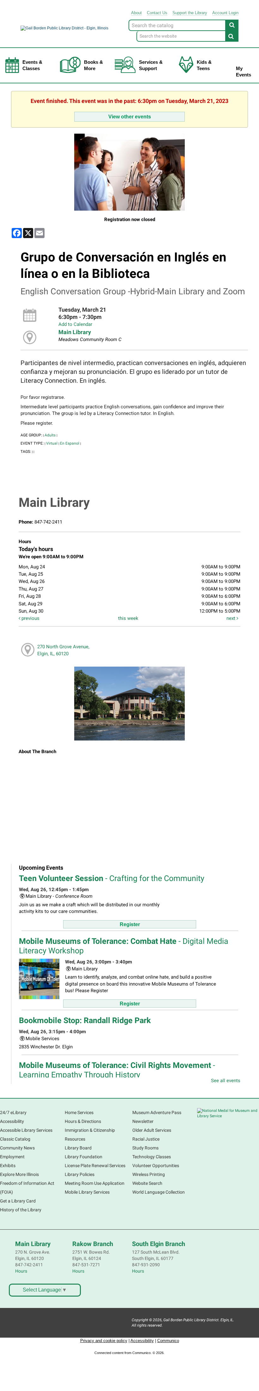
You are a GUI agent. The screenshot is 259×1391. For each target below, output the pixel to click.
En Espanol (69, 443)
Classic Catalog (15, 1139)
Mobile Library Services (87, 1192)
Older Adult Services (151, 1130)
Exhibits (7, 1165)
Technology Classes (151, 1156)
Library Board (78, 1147)
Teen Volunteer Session (111, 878)
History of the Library (20, 1209)
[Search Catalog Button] (231, 25)
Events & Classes (32, 65)
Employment (12, 1156)
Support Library (189, 12)
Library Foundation (83, 1156)
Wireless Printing (148, 1174)
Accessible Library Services (26, 1130)
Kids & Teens (204, 65)
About (136, 12)
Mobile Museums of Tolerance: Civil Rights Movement (117, 1070)
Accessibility (12, 1121)
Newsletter (143, 1121)
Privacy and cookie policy (103, 1340)
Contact (157, 12)
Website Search (147, 1183)
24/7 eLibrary (13, 1112)
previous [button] (29, 618)
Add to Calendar (75, 324)
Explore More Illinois (19, 1174)
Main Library (74, 332)
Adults (50, 435)
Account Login (225, 12)
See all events (225, 1080)
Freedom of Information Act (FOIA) (27, 1188)
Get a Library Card (18, 1200)
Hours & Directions (83, 1121)
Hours (21, 1271)
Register (130, 924)
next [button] (231, 618)
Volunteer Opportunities (155, 1165)
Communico (168, 1340)
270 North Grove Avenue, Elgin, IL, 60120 (63, 650)
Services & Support (151, 65)
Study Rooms (145, 1147)
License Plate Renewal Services (95, 1165)
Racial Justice (146, 1139)
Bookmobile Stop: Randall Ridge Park (85, 1020)
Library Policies (79, 1174)
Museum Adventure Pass (156, 1112)
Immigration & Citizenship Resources (90, 1135)
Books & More (93, 65)
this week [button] (128, 618)
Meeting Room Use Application (94, 1183)
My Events (243, 71)
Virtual (51, 443)
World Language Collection (158, 1192)
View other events (129, 116)
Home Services (79, 1112)
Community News (17, 1147)
